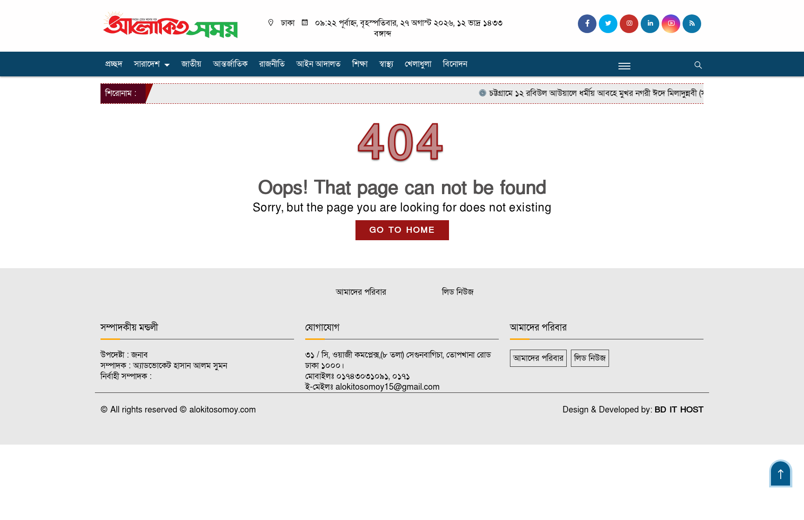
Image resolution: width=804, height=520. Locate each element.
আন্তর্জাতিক (230, 64)
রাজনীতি (272, 64)
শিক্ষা (360, 64)
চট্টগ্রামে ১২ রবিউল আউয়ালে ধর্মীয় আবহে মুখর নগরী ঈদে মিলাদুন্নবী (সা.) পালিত (602, 93)
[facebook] (587, 23)
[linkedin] (650, 23)
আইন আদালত (318, 64)
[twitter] (608, 23)
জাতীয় (191, 64)
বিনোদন (455, 64)
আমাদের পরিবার (361, 292)
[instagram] (629, 23)
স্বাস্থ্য (386, 64)
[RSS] (692, 23)
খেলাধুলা (418, 64)
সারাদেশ (147, 64)
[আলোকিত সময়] (171, 25)
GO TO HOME (402, 230)
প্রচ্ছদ (113, 64)
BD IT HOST (679, 410)
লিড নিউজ (458, 292)
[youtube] (671, 23)
